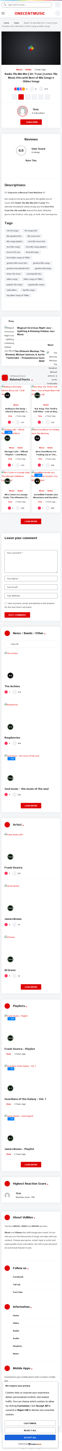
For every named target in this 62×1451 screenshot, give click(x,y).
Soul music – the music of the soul (27, 788)
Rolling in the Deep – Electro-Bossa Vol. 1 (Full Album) (16, 411)
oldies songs (12, 279)
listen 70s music (14, 274)
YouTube (18, 1292)
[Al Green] (31, 950)
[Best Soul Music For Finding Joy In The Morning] (45, 436)
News (16, 1353)
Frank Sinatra (13, 867)
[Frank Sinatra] (31, 848)
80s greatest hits (14, 236)
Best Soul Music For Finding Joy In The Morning (46, 454)
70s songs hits (30, 231)
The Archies (12, 686)
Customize (30, 1423)
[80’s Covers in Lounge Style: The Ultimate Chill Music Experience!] (16, 479)
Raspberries (12, 737)
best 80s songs (13, 247)
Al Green (10, 970)
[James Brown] (31, 899)
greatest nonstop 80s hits (18, 268)
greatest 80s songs (41, 263)
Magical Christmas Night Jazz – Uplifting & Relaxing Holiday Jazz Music (36, 331)
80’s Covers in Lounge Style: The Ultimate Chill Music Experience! (16, 497)
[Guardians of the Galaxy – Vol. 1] (31, 1079)
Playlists (17, 1346)
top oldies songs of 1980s (18, 295)
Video (16, 23)
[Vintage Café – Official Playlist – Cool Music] (16, 436)
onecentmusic (30, 13)
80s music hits (34, 236)
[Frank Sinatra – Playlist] (31, 1029)
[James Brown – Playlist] (31, 1129)
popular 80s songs (36, 285)
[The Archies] (31, 666)
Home (6, 23)
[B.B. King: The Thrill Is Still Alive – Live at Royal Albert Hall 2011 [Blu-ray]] (45, 393)
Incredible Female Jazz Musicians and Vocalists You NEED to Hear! (46, 497)
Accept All (30, 1437)
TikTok (16, 1284)
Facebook (18, 1277)
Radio (28, 69)
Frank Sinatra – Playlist (20, 1048)
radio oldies (12, 290)
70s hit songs (12, 231)
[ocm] (22, 111)
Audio (16, 1338)
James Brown (13, 918)
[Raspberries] (31, 718)
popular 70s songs (14, 285)
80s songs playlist (14, 241)
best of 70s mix (13, 252)
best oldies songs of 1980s (18, 258)
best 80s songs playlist (36, 247)
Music (19, 69)
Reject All (30, 1430)
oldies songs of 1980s (33, 279)
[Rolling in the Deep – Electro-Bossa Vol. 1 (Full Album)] (16, 393)
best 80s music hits (36, 241)
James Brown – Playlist (19, 1149)
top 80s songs (29, 290)
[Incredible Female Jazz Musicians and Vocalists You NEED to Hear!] (45, 479)
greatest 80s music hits (17, 263)
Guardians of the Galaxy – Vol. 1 (25, 1099)
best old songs (32, 252)
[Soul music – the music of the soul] (31, 769)
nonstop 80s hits (34, 274)
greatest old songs (43, 268)
